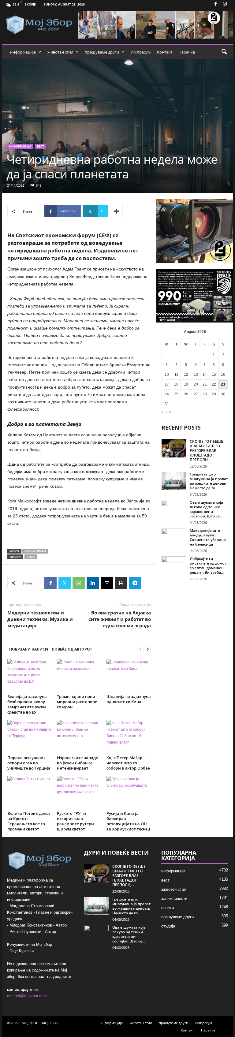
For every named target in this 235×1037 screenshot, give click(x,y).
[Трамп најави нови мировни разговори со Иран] (79, 675)
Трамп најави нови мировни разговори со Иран (77, 702)
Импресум (141, 52)
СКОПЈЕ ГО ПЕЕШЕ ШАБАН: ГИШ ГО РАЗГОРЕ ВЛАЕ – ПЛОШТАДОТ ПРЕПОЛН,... (206, 450)
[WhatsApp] (79, 583)
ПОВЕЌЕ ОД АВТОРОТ (72, 649)
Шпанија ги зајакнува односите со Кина (128, 699)
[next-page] (148, 649)
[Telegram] (135, 583)
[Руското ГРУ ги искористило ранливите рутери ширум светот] (79, 792)
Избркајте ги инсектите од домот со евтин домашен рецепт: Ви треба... (208, 565)
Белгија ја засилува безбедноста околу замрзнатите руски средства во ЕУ (27, 704)
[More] (116, 211)
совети (167, 907)
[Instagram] (225, 4)
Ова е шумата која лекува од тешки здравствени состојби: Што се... (206, 509)
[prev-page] (140, 649)
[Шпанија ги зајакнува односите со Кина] (128, 675)
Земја (31, 557)
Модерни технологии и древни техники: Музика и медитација (40, 619)
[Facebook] (215, 4)
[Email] (107, 583)
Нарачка (186, 52)
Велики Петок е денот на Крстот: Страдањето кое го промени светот (29, 821)
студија (168, 926)
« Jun (166, 412)
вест (40, 146)
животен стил (60, 52)
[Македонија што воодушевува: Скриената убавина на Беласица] (174, 537)
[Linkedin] (93, 583)
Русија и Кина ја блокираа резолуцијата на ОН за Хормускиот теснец (128, 821)
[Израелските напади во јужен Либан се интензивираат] (79, 736)
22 (214, 384)
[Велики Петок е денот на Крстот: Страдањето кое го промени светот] (29, 792)
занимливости (174, 898)
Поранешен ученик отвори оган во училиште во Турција (28, 763)
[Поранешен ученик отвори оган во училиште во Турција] (29, 736)
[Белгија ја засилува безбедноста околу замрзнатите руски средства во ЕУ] (29, 675)
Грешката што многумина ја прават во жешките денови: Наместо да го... (209, 481)
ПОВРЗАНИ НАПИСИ (28, 649)
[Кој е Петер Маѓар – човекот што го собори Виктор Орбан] (128, 736)
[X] (64, 583)
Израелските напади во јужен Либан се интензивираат (78, 763)
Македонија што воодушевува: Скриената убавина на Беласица (208, 537)
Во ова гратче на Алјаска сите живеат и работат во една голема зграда (119, 619)
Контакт (164, 52)
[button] (224, 52)
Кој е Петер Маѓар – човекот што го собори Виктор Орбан (128, 763)
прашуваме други (102, 52)
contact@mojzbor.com (27, 996)
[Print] (121, 583)
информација (23, 52)
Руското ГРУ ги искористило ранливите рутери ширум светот (75, 821)
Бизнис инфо (35, 551)
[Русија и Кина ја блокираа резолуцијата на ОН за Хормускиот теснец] (128, 792)
